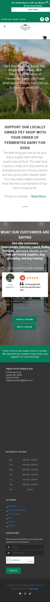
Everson (24, 247)
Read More (38, 196)
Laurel (36, 247)
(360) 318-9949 (12, 378)
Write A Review (24, 327)
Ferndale (8, 250)
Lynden (13, 247)
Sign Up (13, 571)
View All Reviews (24, 319)
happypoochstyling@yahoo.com (19, 380)
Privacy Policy (29, 585)
